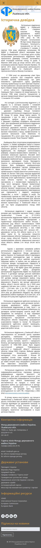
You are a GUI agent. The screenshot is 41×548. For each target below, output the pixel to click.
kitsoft (24, 544)
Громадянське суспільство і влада (14, 477)
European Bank (7, 506)
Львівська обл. (21, 13)
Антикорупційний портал (11, 485)
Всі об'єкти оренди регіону (11, 456)
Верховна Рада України (10, 470)
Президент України (8, 467)
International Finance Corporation (14, 501)
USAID (3, 498)
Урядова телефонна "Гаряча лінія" (14, 475)
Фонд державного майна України (26, 9)
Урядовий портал (8, 472)
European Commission (9, 503)
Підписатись (7, 535)
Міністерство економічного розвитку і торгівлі (19, 487)
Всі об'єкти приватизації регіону (14, 454)
